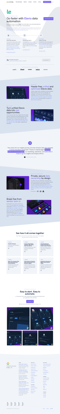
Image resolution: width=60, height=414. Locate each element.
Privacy (47, 408)
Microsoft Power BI (42, 44)
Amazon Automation (46, 365)
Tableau (51, 43)
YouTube (32, 380)
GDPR (51, 408)
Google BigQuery (10, 208)
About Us (44, 389)
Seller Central (33, 364)
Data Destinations (34, 387)
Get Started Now (48, 18)
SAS (7, 122)
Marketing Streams (34, 370)
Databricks (10, 45)
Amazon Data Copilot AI (23, 364)
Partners (35, 1)
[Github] (11, 367)
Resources (45, 384)
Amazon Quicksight (21, 120)
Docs (44, 395)
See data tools (41, 51)
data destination (31, 45)
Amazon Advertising (38, 96)
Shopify (36, 98)
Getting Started (46, 379)
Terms (44, 408)
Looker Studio (45, 45)
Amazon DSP (33, 369)
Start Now (29, 301)
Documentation (46, 60)
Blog (44, 393)
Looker (47, 44)
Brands (44, 369)
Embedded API (45, 372)
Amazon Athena (11, 49)
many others (12, 122)
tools (18, 213)
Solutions (30, 1)
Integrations (33, 386)
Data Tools (33, 389)
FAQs (44, 387)
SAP (26, 120)
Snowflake (12, 48)
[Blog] (10, 367)
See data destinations (10, 52)
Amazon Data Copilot (47, 364)
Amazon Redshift (15, 45)
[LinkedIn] (8, 367)
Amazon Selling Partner (40, 95)
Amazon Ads (33, 367)
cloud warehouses (37, 99)
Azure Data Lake (17, 48)
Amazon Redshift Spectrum (11, 47)
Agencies (44, 367)
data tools (41, 43)
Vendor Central (33, 365)
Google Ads (45, 96)
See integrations (26, 49)
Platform (25, 1)
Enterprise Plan (13, 27)
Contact (44, 396)
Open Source (33, 391)
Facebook (32, 378)
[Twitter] (7, 367)
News (44, 386)
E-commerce (45, 370)
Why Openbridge (19, 1)
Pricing (39, 1)
